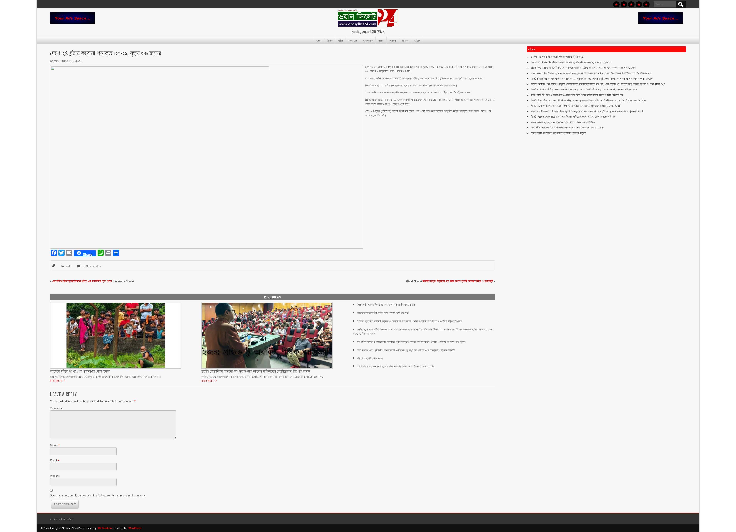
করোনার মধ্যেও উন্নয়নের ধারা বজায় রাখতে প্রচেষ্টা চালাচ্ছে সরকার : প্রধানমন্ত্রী (458, 281)
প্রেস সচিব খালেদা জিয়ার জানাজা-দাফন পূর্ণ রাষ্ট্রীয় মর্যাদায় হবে (386, 304)
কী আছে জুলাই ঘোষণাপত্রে (370, 358)
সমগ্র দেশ (353, 40)
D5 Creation (105, 528)
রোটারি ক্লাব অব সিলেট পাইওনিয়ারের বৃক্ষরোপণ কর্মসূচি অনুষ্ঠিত (558, 133)
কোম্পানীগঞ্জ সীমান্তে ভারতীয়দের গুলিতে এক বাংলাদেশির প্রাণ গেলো (82, 281)
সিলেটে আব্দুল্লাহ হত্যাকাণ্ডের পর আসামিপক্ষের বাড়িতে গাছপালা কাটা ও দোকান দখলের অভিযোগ (573, 116)
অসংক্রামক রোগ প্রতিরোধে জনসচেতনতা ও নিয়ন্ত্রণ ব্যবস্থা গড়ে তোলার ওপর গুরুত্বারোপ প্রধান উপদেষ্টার (406, 350)
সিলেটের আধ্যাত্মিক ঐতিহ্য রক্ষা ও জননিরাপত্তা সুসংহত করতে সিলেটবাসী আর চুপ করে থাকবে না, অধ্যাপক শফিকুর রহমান (584, 89)
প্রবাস (381, 40)
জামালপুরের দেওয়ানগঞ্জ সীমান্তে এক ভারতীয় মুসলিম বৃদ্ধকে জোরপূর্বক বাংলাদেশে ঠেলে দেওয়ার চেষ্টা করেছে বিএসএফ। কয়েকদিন (105, 376)
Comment (56, 408)
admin (54, 61)
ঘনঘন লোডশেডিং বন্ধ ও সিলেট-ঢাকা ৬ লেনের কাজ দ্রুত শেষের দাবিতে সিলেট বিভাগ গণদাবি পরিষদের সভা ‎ (577, 94)
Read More (56, 380)
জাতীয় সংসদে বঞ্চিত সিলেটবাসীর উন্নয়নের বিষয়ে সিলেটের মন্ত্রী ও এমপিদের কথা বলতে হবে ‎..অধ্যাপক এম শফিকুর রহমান (583, 67)
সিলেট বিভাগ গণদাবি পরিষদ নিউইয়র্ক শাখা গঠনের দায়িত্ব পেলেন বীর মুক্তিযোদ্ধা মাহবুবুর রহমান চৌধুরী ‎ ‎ (576, 105)
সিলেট (329, 40)
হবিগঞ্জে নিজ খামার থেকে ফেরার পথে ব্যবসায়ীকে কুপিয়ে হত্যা (557, 56)
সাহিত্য (417, 40)
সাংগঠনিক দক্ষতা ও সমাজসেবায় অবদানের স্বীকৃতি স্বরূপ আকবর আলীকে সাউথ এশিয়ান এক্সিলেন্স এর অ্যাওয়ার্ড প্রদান (411, 341)
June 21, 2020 (71, 61)
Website (55, 475)
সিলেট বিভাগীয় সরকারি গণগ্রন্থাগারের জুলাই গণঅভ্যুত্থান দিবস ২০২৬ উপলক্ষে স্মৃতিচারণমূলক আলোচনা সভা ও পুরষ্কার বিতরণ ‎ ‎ (587, 111)
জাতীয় (340, 40)
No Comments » (91, 266)
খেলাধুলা (392, 40)
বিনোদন (405, 40)
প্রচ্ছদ (318, 40)
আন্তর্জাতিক (368, 40)
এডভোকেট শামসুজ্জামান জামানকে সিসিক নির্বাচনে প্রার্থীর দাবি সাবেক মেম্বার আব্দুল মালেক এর (571, 62)
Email (53, 460)
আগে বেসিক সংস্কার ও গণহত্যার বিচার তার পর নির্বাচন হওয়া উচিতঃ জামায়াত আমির (395, 366)
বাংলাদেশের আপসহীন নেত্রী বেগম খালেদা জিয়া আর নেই (383, 313)
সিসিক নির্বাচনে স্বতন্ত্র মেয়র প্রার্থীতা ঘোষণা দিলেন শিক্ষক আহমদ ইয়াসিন (563, 122)
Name (53, 445)
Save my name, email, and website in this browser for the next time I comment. (98, 495)
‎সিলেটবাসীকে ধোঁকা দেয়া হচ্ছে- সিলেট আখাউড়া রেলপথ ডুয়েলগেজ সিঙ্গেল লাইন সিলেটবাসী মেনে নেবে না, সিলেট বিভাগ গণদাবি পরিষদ (588, 100)
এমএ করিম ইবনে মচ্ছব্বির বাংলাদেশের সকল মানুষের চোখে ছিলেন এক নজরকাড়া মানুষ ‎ (568, 127)
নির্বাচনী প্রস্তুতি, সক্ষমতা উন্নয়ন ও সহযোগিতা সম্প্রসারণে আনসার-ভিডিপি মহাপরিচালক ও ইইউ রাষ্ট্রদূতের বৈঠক (409, 321)
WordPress (134, 528)
